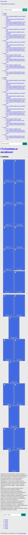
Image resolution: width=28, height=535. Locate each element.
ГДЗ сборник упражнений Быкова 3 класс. (16, 34)
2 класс (5, 14)
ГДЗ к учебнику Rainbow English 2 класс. (15, 23)
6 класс (5, 63)
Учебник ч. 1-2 (8, 180)
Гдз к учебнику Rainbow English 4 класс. (15, 49)
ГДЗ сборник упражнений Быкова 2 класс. (16, 22)
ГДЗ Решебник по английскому (8, 3)
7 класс (5, 70)
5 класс (5, 53)
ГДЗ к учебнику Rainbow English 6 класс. (15, 66)
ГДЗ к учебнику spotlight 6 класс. (13, 65)
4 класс (5, 40)
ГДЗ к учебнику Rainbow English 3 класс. (15, 36)
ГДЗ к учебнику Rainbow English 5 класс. (15, 59)
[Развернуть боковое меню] (1, 511)
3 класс (5, 27)
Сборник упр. (14, 337)
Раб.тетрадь (19, 180)
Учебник (8, 404)
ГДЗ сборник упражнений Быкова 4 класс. (16, 47)
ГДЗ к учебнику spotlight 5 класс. (13, 55)
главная (5, 13)
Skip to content (4, 1)
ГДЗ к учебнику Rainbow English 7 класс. (15, 72)
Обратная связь (22, 533)
